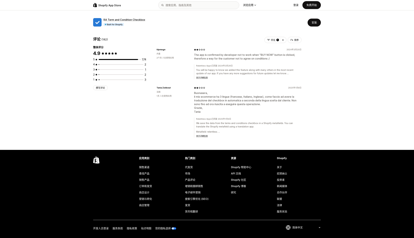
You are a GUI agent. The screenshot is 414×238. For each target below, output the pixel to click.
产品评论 (190, 179)
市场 (187, 173)
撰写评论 (100, 87)
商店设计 (144, 192)
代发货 (189, 167)
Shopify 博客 (238, 186)
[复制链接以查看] (167, 49)
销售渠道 (144, 167)
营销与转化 (145, 198)
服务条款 (118, 228)
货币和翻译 (191, 211)
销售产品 (144, 179)
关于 (279, 167)
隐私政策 (132, 228)
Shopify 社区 (238, 179)
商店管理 (144, 205)
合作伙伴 (282, 192)
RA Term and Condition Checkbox (124, 19)
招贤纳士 (282, 173)
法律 (279, 205)
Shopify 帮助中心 (241, 167)
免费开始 (311, 5)
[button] (283, 40)
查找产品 (144, 173)
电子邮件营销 (193, 192)
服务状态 (282, 211)
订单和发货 (145, 186)
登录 (296, 5)
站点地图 (146, 228)
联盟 (279, 198)
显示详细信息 (202, 77)
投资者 (281, 179)
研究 (233, 192)
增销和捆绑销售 (194, 186)
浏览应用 (248, 5)
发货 (187, 205)
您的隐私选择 (163, 228)
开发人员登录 (101, 228)
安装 (314, 22)
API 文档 (236, 173)
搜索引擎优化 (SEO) (196, 198)
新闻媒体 (282, 186)
